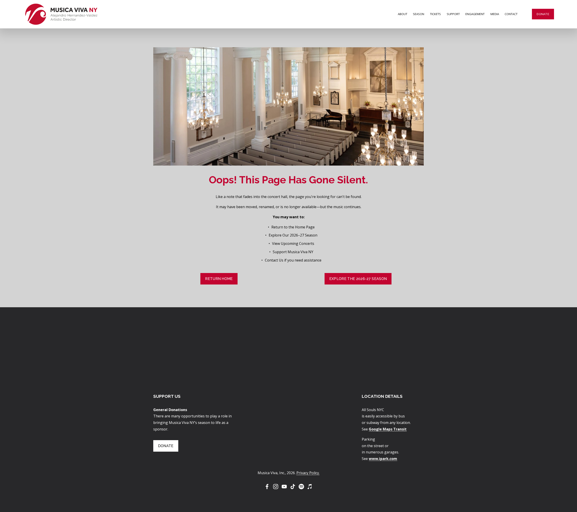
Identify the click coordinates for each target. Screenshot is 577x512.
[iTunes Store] (310, 486)
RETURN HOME (219, 279)
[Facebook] (267, 486)
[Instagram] (275, 486)
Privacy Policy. (308, 472)
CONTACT (511, 14)
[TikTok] (292, 486)
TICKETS (435, 14)
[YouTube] (284, 486)
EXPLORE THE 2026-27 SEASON (358, 279)
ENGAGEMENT (475, 14)
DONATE (543, 14)
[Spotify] (301, 486)
